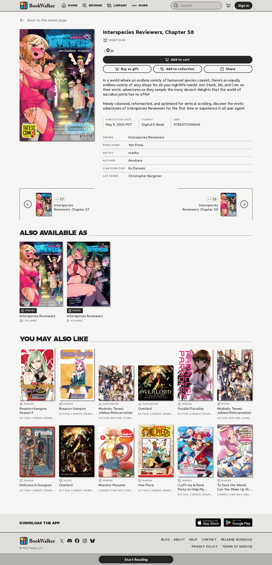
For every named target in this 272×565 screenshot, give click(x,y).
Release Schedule (236, 539)
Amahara (135, 160)
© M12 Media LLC (31, 548)
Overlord (145, 409)
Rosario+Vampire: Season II (33, 411)
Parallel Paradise (191, 409)
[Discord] (69, 540)
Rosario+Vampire (72, 409)
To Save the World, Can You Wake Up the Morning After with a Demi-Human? (234, 487)
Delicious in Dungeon (36, 485)
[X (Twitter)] (61, 540)
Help (193, 539)
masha (133, 153)
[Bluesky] (92, 540)
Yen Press (135, 145)
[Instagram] (84, 540)
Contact (209, 539)
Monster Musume (112, 485)
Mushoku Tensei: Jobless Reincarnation (116, 411)
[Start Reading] (57, 85)
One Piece (146, 485)
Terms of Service (237, 546)
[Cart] (228, 5)
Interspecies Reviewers (146, 137)
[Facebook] (77, 540)
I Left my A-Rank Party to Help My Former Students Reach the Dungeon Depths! (193, 487)
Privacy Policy (205, 546)
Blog (165, 539)
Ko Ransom (136, 168)
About (179, 539)
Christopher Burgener (145, 176)
